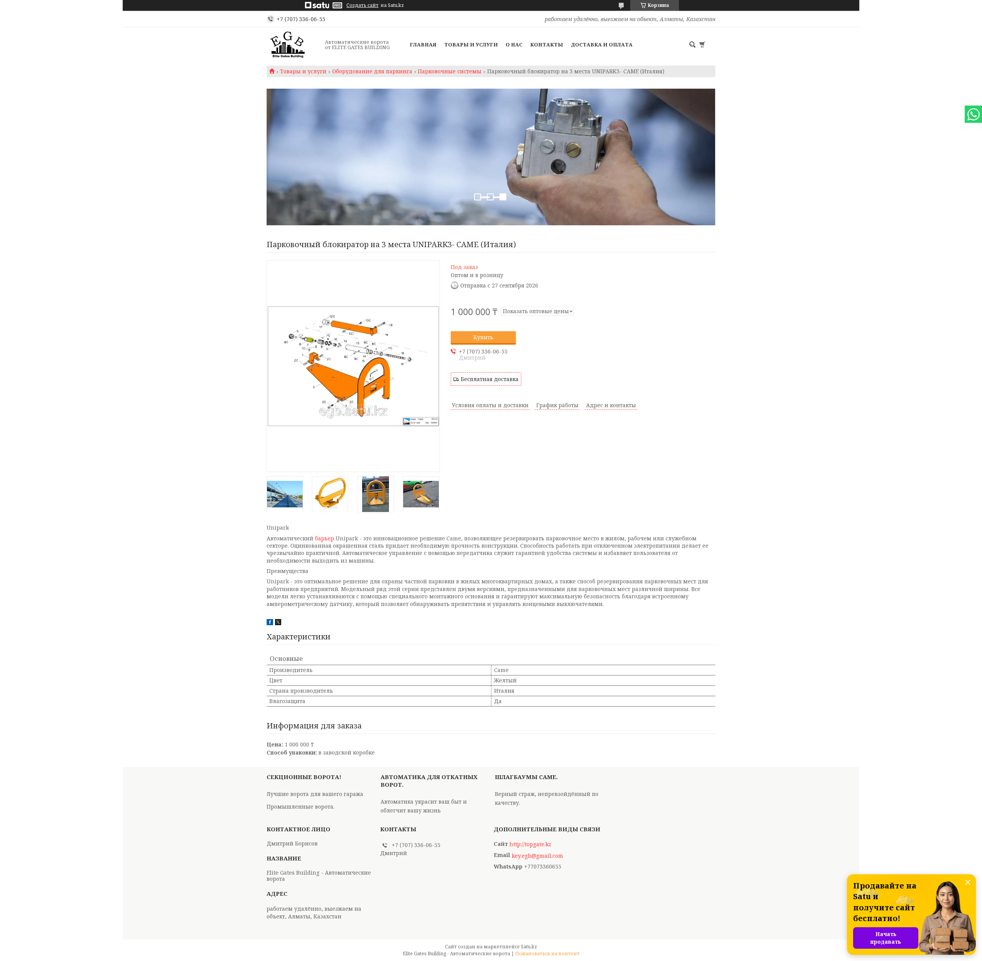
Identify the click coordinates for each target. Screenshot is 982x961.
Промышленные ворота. (300, 806)
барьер (324, 538)
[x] (278, 623)
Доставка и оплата (602, 44)
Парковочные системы (449, 71)
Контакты (546, 44)
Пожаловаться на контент (547, 953)
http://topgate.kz (530, 844)
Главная (423, 44)
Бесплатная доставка (490, 379)
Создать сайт (362, 5)
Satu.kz (529, 946)
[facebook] (270, 623)
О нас (514, 44)
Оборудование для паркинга (372, 71)
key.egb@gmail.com (537, 855)
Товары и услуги (471, 44)
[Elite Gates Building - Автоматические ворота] (293, 44)
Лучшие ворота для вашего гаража (315, 794)
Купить (483, 337)
